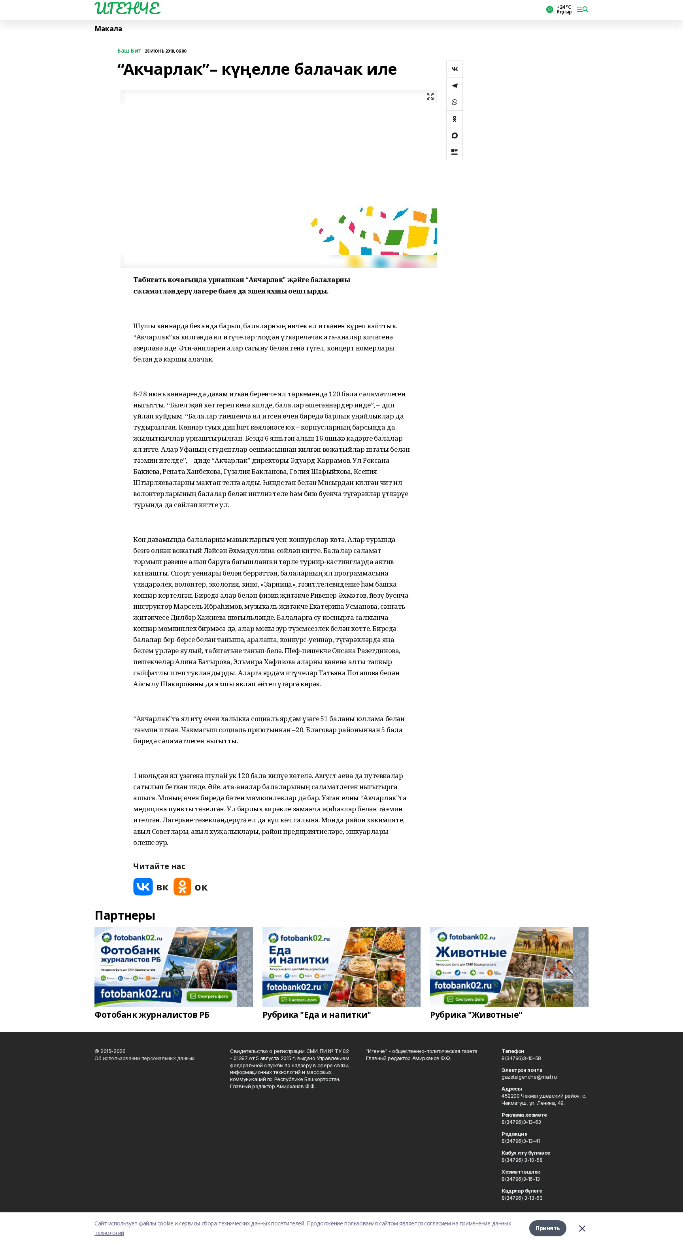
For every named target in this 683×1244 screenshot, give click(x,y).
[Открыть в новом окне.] (151, 887)
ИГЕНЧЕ (126, 8)
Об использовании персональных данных (144, 1058)
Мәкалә (108, 29)
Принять (548, 1228)
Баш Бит (129, 50)
